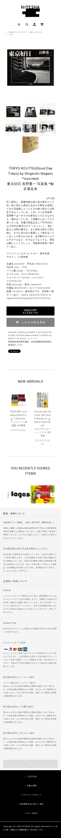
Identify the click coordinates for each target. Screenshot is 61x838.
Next (49, 419)
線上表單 (18, 345)
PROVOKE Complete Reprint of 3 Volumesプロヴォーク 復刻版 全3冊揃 (18, 418)
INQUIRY (30, 311)
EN (52, 198)
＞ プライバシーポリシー (30, 795)
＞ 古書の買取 (30, 786)
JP (47, 198)
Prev (12, 419)
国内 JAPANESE (36, 32)
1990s (11, 35)
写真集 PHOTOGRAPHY (18, 32)
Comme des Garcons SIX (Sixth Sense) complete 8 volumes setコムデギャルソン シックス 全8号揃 (42, 423)
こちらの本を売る (33, 322)
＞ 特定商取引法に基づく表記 (30, 804)
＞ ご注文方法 (30, 776)
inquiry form (32, 338)
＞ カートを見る (30, 813)
